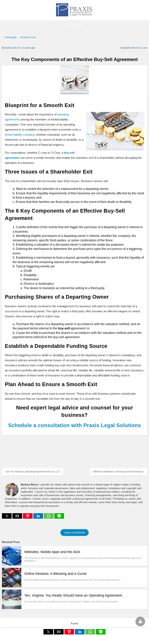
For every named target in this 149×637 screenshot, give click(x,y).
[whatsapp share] (49, 517)
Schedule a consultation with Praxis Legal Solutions (74, 425)
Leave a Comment (74, 532)
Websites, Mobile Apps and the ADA (52, 552)
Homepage (11, 37)
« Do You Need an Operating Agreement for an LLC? (32, 471)
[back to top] (140, 621)
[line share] (59, 517)
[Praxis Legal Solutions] (74, 15)
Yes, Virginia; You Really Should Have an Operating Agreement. (73, 595)
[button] (74, 25)
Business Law (28, 37)
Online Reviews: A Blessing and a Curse (55, 574)
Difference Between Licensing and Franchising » (118, 471)
